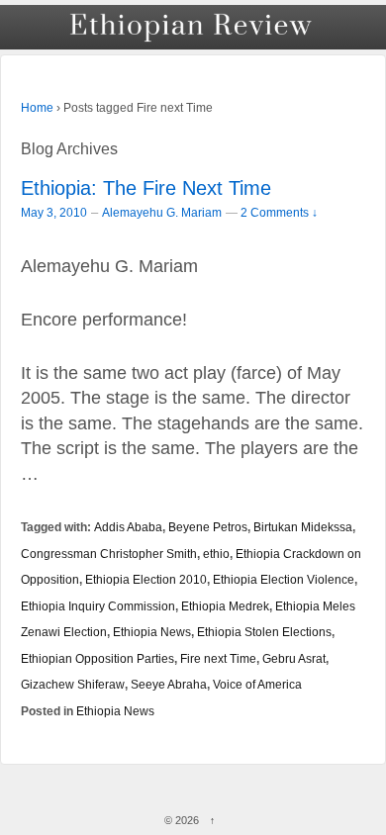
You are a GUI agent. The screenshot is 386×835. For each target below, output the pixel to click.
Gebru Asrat (294, 658)
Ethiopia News (152, 631)
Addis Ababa (128, 526)
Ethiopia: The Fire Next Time (146, 188)
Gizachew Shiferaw (73, 684)
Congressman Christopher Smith (109, 553)
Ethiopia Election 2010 (146, 579)
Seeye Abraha (169, 684)
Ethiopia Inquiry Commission (98, 606)
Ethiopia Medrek (225, 606)
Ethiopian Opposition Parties (97, 658)
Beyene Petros (207, 526)
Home (37, 108)
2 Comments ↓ (279, 212)
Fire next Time (218, 658)
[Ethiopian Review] (193, 27)
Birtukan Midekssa (302, 526)
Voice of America (257, 684)
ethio (216, 553)
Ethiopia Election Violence (283, 579)
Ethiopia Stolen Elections (264, 631)
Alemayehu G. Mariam (162, 213)
